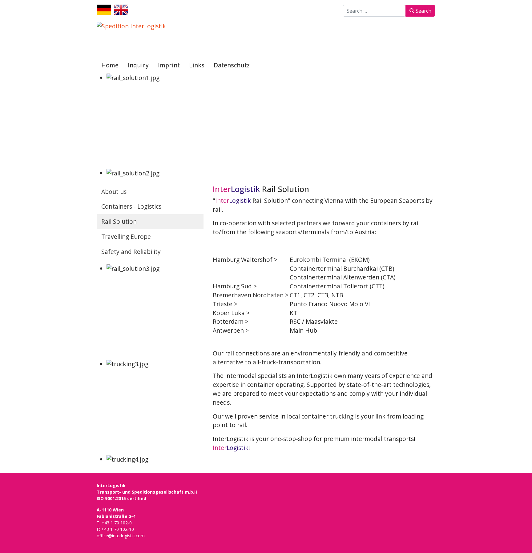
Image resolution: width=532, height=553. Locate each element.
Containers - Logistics (131, 206)
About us (114, 191)
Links (196, 65)
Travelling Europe (126, 236)
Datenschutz (232, 65)
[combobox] (374, 11)
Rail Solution (119, 221)
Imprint (169, 65)
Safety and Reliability (131, 251)
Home (110, 65)
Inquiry (138, 65)
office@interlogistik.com (121, 536)
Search (422, 10)
